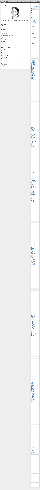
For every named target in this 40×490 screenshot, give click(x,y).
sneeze (32, 442)
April (33, 51)
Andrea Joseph (32, 65)
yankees (32, 268)
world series (32, 453)
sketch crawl (32, 266)
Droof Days (32, 82)
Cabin (31, 318)
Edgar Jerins (32, 85)
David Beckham (32, 330)
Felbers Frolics (32, 90)
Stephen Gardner (4, 1)
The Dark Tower (33, 245)
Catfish (32, 322)
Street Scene (32, 182)
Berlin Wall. (32, 315)
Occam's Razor (32, 130)
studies (32, 444)
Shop (34, 1)
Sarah (31, 390)
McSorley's (33, 21)
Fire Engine (32, 339)
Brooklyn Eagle (32, 74)
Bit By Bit (32, 72)
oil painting (32, 178)
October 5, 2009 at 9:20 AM (4, 42)
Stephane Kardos (33, 144)
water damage (32, 451)
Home (15, 68)
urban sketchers (33, 267)
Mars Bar (32, 255)
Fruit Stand (32, 251)
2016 (32, 11)
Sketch (32, 186)
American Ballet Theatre (33, 310)
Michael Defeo (32, 125)
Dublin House (32, 277)
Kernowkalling (32, 118)
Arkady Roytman (33, 69)
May (33, 50)
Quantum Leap (32, 377)
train (31, 308)
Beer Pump (32, 71)
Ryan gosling (32, 386)
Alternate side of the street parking (34, 206)
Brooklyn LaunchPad (33, 75)
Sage (31, 387)
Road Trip (32, 379)
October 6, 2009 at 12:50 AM (5, 53)
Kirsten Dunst (32, 253)
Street (32, 401)
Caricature (32, 321)
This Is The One (34, 37)
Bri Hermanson (32, 73)
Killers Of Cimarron (33, 252)
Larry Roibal (32, 120)
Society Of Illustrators (33, 143)
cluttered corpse (33, 264)
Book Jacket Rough (33, 176)
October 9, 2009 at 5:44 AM (4, 61)
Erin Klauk (32, 88)
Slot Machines (32, 393)
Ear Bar (32, 185)
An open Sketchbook (33, 64)
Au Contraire (32, 313)
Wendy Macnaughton (33, 156)
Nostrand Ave (32, 241)
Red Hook (33, 39)
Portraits (21, 1)
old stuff (32, 246)
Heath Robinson (33, 240)
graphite (32, 209)
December (34, 18)
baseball (32, 208)
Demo (32, 179)
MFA (31, 189)
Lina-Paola (32, 121)
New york (32, 197)
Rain (31, 378)
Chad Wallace (32, 77)
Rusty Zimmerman (33, 137)
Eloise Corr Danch (33, 87)
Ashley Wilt (32, 70)
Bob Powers (32, 194)
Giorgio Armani (32, 343)
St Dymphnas (32, 394)
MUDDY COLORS (33, 128)
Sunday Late (33, 25)
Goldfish (32, 344)
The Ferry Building (33, 406)
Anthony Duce (3, 40)
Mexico (32, 195)
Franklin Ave (32, 207)
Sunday (32, 403)
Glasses (33, 38)
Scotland (32, 257)
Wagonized (32, 155)
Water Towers (32, 259)
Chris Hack (32, 78)
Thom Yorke (32, 409)
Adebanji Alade (32, 61)
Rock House (32, 382)
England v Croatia (33, 335)
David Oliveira (32, 81)
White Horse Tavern (33, 181)
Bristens (32, 249)
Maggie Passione (33, 122)
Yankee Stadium (33, 261)
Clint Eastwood (32, 274)
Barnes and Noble (33, 270)
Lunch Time (32, 254)
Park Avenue (32, 375)
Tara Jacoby (32, 148)
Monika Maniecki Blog (33, 127)
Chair (31, 323)
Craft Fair (32, 327)
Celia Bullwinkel (32, 76)
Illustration (24, 1)
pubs (31, 202)
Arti (2, 37)
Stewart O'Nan (32, 399)
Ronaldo (32, 383)
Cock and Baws (32, 80)
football (32, 205)
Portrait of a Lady (34, 43)
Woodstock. (32, 260)
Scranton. (32, 392)
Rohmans (32, 198)
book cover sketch (33, 173)
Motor (33, 41)
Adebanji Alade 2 (33, 62)
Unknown (3, 34)
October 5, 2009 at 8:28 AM (4, 39)
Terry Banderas (32, 150)
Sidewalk (32, 242)
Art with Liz (3, 49)
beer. (31, 262)
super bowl (32, 446)
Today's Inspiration (33, 151)
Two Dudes (33, 26)
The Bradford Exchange (33, 405)
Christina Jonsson (33, 79)
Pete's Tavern (32, 192)
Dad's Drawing (32, 328)
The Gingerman (32, 407)
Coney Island (32, 326)
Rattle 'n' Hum (32, 256)
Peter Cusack (32, 132)
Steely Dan (32, 397)
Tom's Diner (32, 410)
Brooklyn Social (32, 317)
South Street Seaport (33, 243)
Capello (32, 320)
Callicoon (32, 250)
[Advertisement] (35, 478)
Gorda (32, 345)
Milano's (32, 210)
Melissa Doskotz (33, 124)
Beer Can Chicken (33, 314)
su (31, 445)
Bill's (31, 188)
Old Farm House (34, 36)
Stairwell (32, 395)
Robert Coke (32, 380)
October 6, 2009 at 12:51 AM (5, 56)
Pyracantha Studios (33, 135)
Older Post (28, 68)
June (33, 49)
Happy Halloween (34, 20)
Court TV (32, 275)
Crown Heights (32, 172)
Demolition (32, 332)
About (32, 1)
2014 (32, 13)
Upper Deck (32, 201)
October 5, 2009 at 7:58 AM (4, 36)
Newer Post (2, 68)
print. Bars (32, 441)
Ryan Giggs (32, 385)
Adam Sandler (32, 309)
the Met (32, 447)
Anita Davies (32, 67)
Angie (31, 175)
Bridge (32, 273)
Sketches (28, 1)
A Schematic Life (33, 60)
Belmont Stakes (33, 248)
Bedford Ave (32, 271)
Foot (31, 340)
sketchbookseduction (33, 141)
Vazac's (33, 33)
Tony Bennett (32, 411)
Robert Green (32, 381)
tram (31, 448)
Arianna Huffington (33, 312)
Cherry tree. (32, 324)
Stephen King (32, 244)
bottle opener (32, 263)
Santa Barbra (32, 389)
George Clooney (33, 342)
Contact (37, 1)
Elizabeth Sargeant (33, 86)
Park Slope (32, 204)
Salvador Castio (32, 138)
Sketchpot (32, 142)
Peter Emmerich (33, 134)
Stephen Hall (32, 145)
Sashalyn (32, 139)
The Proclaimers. (33, 408)
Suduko (32, 402)
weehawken (32, 452)
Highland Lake (32, 180)
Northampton (32, 373)
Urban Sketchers (33, 153)
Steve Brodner (32, 146)
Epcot (31, 336)
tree (31, 247)
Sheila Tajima (32, 140)
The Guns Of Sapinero (34, 22)
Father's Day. (32, 337)
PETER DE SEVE (32, 133)
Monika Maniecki (33, 126)
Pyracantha (3, 54)
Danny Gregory (32, 329)
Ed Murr (32, 84)
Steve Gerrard (32, 398)
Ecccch (32, 83)
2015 (32, 12)
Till (31, 183)
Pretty (32, 376)
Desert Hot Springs (33, 333)
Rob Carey (32, 136)
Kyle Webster (32, 119)
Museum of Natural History (34, 196)
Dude (33, 44)
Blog (30, 1)
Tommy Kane (32, 152)
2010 (32, 16)
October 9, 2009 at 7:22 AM (4, 64)
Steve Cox (32, 147)
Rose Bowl (32, 384)
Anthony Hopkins (33, 311)
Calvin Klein (32, 319)
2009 (32, 17)
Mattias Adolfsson (33, 123)
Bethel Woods (32, 272)
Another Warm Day (34, 28)
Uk (31, 184)
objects (32, 199)
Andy (31, 66)
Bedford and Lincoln (34, 27)
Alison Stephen (32, 63)
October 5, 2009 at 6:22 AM (4, 27)
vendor (32, 449)
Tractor (32, 191)
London (32, 203)
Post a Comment (3, 65)
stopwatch (32, 443)
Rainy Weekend (34, 31)
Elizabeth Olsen (32, 334)
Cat (31, 238)
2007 (32, 55)
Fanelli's (32, 190)
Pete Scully (32, 131)
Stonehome (32, 400)
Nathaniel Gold (32, 129)
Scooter (32, 391)
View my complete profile (33, 8)
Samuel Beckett (32, 388)
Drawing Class (32, 276)
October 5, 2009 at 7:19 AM (4, 33)
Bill (32, 32)
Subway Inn (32, 258)
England (32, 200)
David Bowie (32, 331)
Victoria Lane (32, 154)
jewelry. (32, 265)
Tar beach (32, 404)
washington (32, 450)
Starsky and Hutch (33, 396)
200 (31, 269)
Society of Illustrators (33, 187)
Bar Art (18, 1)
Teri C (31, 149)
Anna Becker (32, 68)
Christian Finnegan (33, 325)
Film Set (32, 338)
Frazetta (32, 341)
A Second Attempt (34, 42)
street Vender (32, 307)
